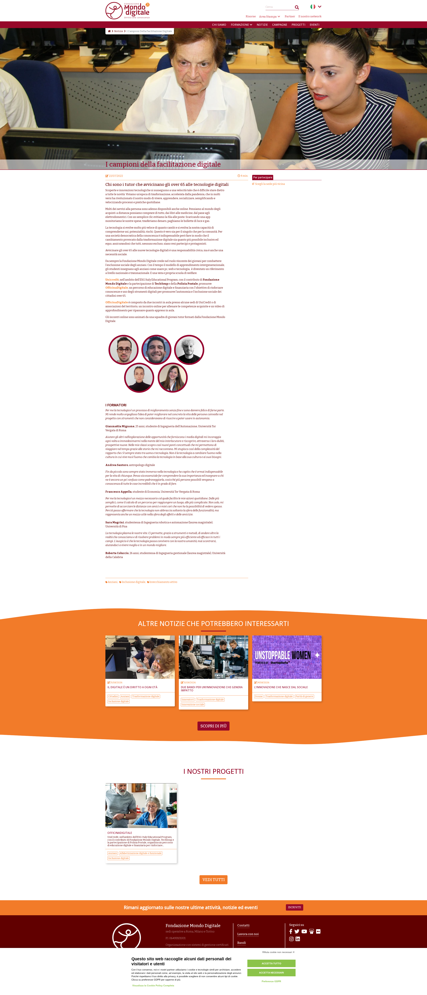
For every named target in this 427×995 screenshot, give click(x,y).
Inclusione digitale (133, 582)
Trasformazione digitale (145, 696)
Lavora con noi (248, 934)
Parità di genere (304, 696)
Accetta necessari (271, 972)
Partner (290, 16)
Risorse (251, 16)
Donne (259, 696)
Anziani (112, 582)
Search (297, 8)
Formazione (240, 25)
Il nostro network (310, 16)
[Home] (109, 31)
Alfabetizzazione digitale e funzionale (140, 853)
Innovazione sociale (193, 704)
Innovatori (188, 699)
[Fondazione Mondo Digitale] (127, 10)
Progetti (298, 25)
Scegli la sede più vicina (270, 184)
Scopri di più (213, 726)
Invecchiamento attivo (163, 582)
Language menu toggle (320, 6)
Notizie (262, 25)
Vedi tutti (213, 879)
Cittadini (113, 696)
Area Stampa (268, 16)
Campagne (279, 25)
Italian (313, 6)
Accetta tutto (271, 963)
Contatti (243, 925)
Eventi (314, 25)
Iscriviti (294, 907)
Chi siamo (219, 25)
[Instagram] (291, 939)
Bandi (241, 943)
